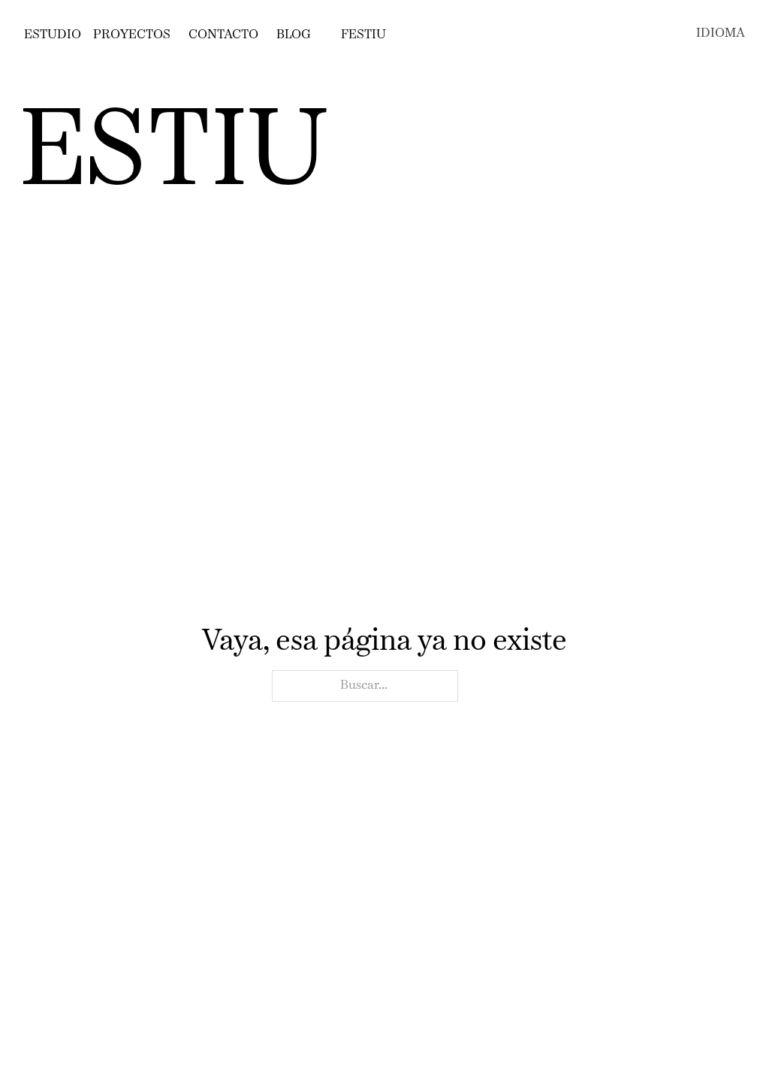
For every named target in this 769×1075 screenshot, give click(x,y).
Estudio (52, 35)
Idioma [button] (720, 33)
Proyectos (131, 35)
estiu (174, 155)
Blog (293, 35)
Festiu (363, 35)
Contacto (223, 35)
